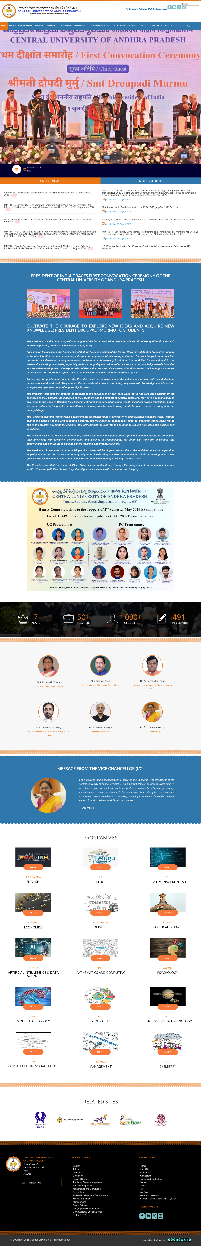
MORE (33, 867)
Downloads (155, 25)
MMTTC (143, 25)
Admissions (66, 25)
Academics (39, 25)
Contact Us (179, 25)
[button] (189, 26)
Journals (133, 25)
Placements (52, 25)
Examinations (80, 25)
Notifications (120, 25)
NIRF (108, 25)
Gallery (167, 25)
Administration (25, 25)
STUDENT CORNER (96, 25)
